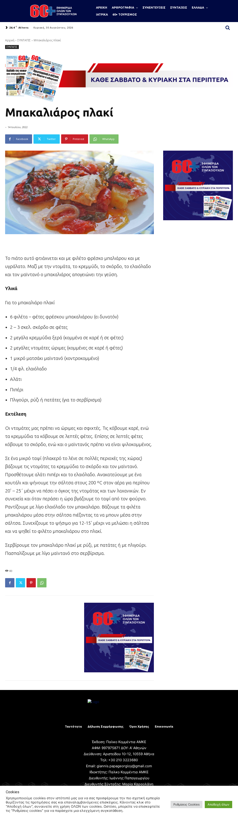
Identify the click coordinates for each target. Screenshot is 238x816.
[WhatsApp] (41, 582)
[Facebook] (9, 582)
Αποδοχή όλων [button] (218, 804)
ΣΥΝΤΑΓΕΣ (24, 40)
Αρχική (9, 40)
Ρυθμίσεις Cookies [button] (186, 804)
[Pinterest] (31, 582)
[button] (227, 27)
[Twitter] (20, 582)
